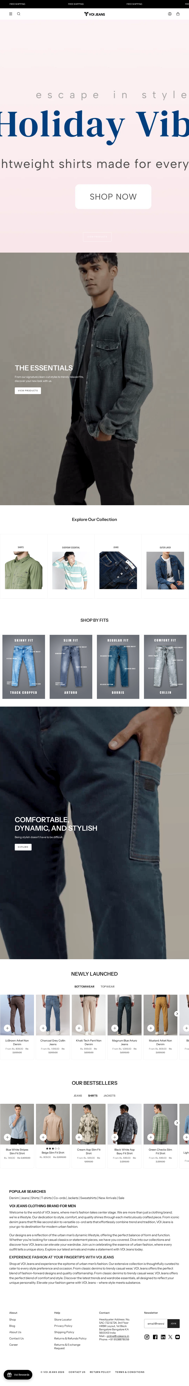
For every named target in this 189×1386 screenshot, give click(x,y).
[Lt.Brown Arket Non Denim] (17, 1015)
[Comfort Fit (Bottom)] (165, 667)
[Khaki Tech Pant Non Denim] (89, 1015)
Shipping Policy (64, 1332)
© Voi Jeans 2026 (52, 1372)
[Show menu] (12, 14)
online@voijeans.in (118, 1336)
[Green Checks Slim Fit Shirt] (160, 1124)
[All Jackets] (165, 566)
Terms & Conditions (130, 1372)
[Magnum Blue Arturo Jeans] (124, 1015)
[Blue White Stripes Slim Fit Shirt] (17, 1124)
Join (173, 1323)
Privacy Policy (63, 1326)
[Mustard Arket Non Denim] (160, 1015)
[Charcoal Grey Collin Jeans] (53, 1015)
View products (97, 237)
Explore (23, 847)
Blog (12, 1326)
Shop (12, 1319)
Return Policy (100, 1372)
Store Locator (63, 1319)
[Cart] (178, 13)
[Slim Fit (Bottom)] (71, 667)
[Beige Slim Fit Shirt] (53, 1124)
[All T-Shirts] (71, 566)
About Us (15, 1332)
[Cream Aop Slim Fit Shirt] (89, 1124)
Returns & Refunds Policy (70, 1338)
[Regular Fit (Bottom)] (118, 667)
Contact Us (16, 1338)
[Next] (177, 1014)
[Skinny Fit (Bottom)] (23, 667)
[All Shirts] (23, 566)
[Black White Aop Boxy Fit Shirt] (124, 1124)
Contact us (77, 1372)
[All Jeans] (118, 566)
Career (13, 1344)
